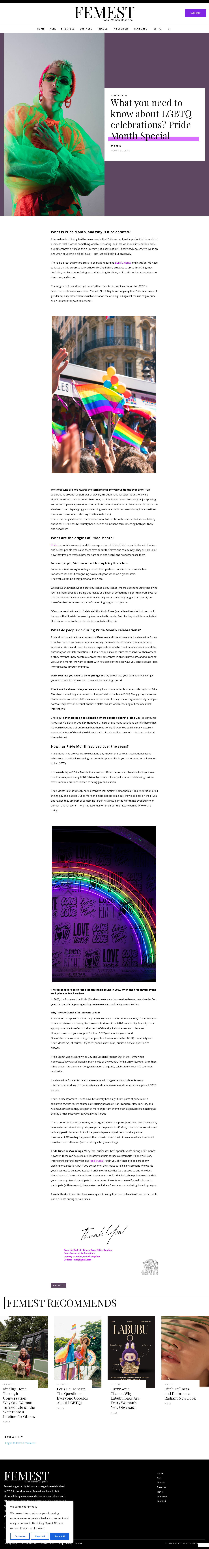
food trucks (96, 1160)
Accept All (60, 1536)
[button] (169, 29)
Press (117, 146)
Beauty (168, 1384)
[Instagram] (155, 29)
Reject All (40, 1536)
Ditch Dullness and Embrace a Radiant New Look (180, 1393)
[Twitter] (159, 29)
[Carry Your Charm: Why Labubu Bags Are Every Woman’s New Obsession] (131, 1352)
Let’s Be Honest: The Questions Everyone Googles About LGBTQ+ (72, 1395)
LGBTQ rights (123, 262)
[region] (39, 1522)
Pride (54, 545)
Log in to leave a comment (20, 1443)
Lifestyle (117, 96)
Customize (20, 1536)
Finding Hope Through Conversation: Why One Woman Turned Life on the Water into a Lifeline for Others (19, 1402)
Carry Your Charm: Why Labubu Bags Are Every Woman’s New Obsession (125, 1398)
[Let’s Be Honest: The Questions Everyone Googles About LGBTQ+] (78, 1352)
